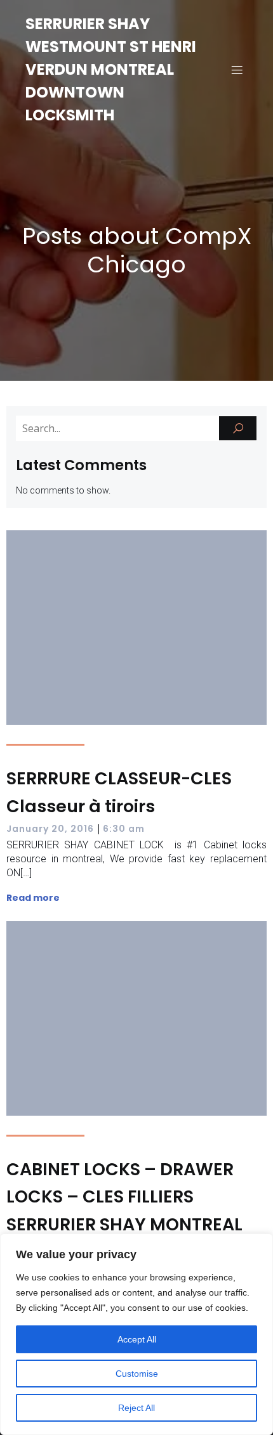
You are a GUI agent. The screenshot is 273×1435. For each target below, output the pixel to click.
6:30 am (124, 828)
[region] (136, 1334)
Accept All (136, 1339)
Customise (137, 1373)
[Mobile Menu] (237, 69)
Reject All (136, 1408)
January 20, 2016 (50, 828)
